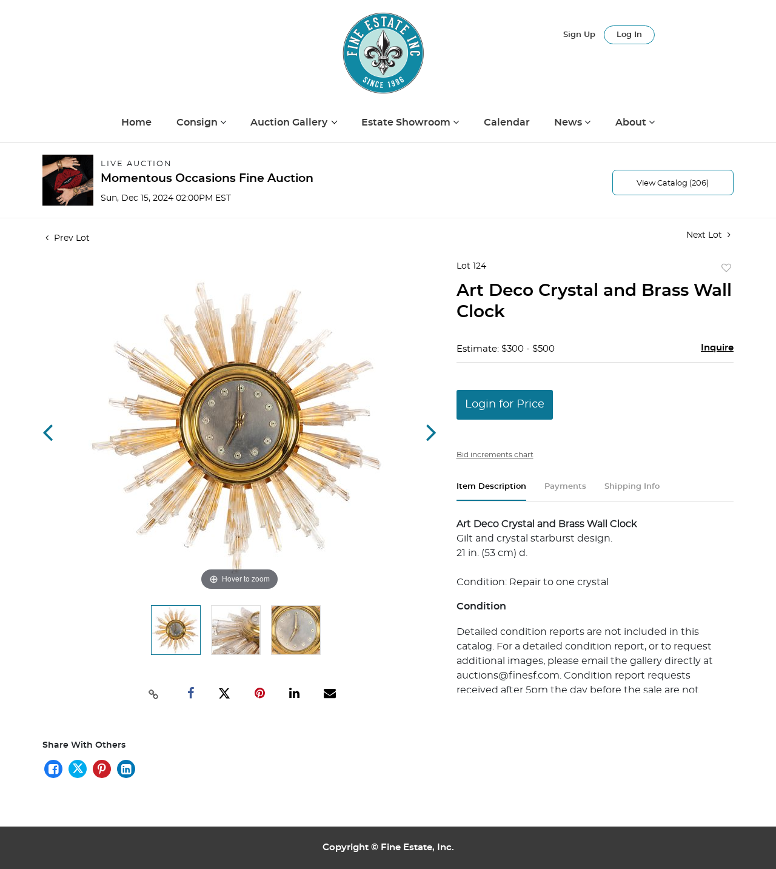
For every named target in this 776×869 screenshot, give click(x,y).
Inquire (717, 347)
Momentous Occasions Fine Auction (207, 178)
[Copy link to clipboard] (154, 693)
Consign (198, 122)
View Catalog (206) (673, 183)
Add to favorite (726, 269)
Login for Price (504, 404)
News (569, 122)
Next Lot (705, 235)
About (632, 122)
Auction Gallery (290, 122)
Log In (629, 35)
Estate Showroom (407, 122)
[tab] (491, 491)
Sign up (579, 35)
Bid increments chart (495, 454)
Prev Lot (71, 238)
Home (136, 122)
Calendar (507, 122)
